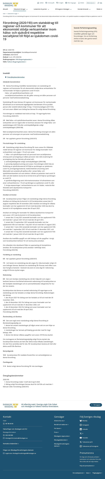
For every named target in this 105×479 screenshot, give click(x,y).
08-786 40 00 (9, 424)
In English (60, 3)
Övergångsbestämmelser (16, 77)
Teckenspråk (51, 3)
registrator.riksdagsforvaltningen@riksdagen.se (20, 453)
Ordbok (82, 3)
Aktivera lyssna (91, 3)
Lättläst (42, 3)
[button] (21, 9)
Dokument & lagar (12, 13)
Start (4, 13)
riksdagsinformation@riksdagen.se (16, 438)
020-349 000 (9, 435)
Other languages (71, 3)
